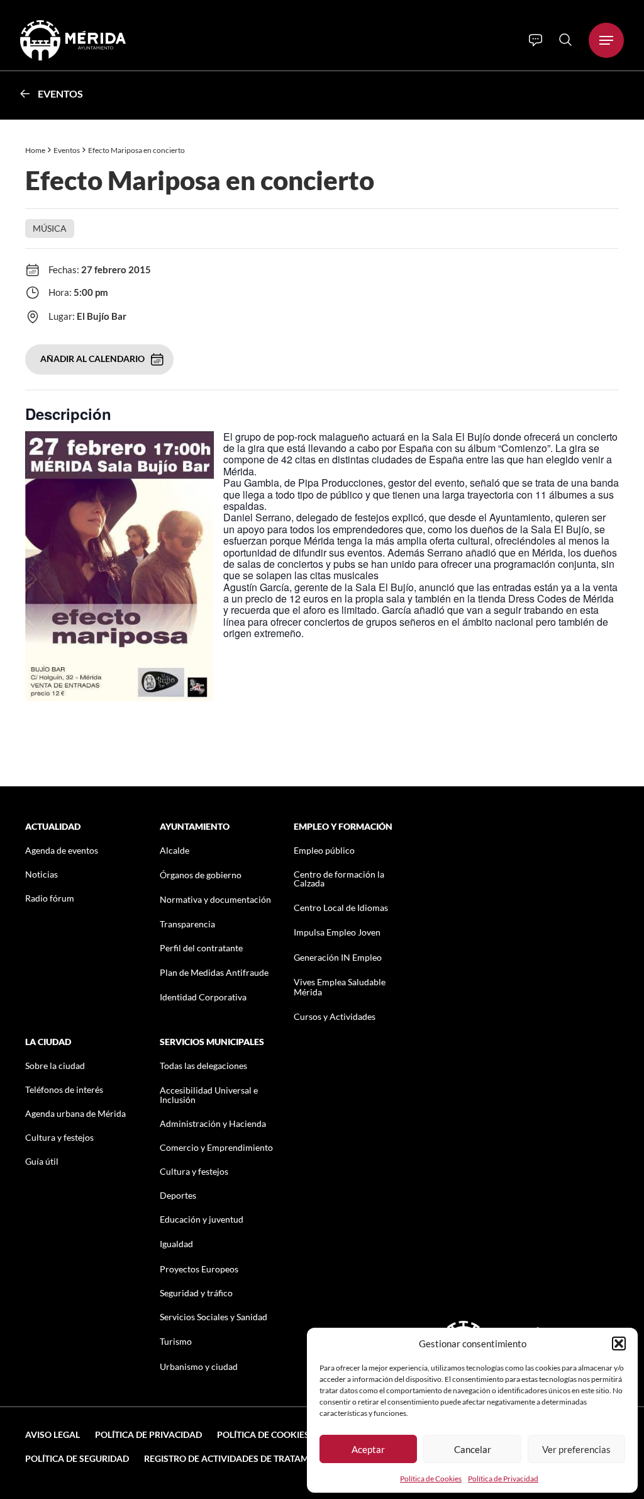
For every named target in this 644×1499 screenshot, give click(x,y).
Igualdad (176, 1243)
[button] (619, 1343)
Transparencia (187, 924)
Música (50, 228)
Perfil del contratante (201, 947)
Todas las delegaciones (203, 1065)
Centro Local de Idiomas (341, 907)
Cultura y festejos (59, 1137)
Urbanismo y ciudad (199, 1366)
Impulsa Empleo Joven (337, 932)
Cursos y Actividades (334, 1016)
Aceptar (368, 1449)
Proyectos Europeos (199, 1269)
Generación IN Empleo (338, 957)
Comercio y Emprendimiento (216, 1147)
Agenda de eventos (61, 850)
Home (35, 150)
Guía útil (41, 1161)
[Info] (535, 40)
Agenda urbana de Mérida (75, 1113)
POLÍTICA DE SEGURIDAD (77, 1458)
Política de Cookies (431, 1478)
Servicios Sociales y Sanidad (213, 1316)
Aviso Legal (52, 1434)
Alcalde (174, 850)
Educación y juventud (201, 1219)
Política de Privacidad (503, 1478)
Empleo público (324, 850)
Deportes (178, 1195)
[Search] (565, 39)
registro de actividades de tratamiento (239, 1458)
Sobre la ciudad (55, 1065)
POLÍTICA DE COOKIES (263, 1434)
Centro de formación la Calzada (339, 878)
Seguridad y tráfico (196, 1292)
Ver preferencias (576, 1449)
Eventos (60, 93)
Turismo (176, 1341)
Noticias (41, 874)
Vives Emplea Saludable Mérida (340, 986)
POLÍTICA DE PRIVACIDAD (148, 1434)
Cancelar (472, 1449)
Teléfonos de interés (64, 1089)
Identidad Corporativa (203, 997)
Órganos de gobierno (201, 874)
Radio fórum (49, 898)
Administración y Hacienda (213, 1123)
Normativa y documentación (215, 899)
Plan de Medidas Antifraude (214, 972)
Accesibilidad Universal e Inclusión (209, 1095)
